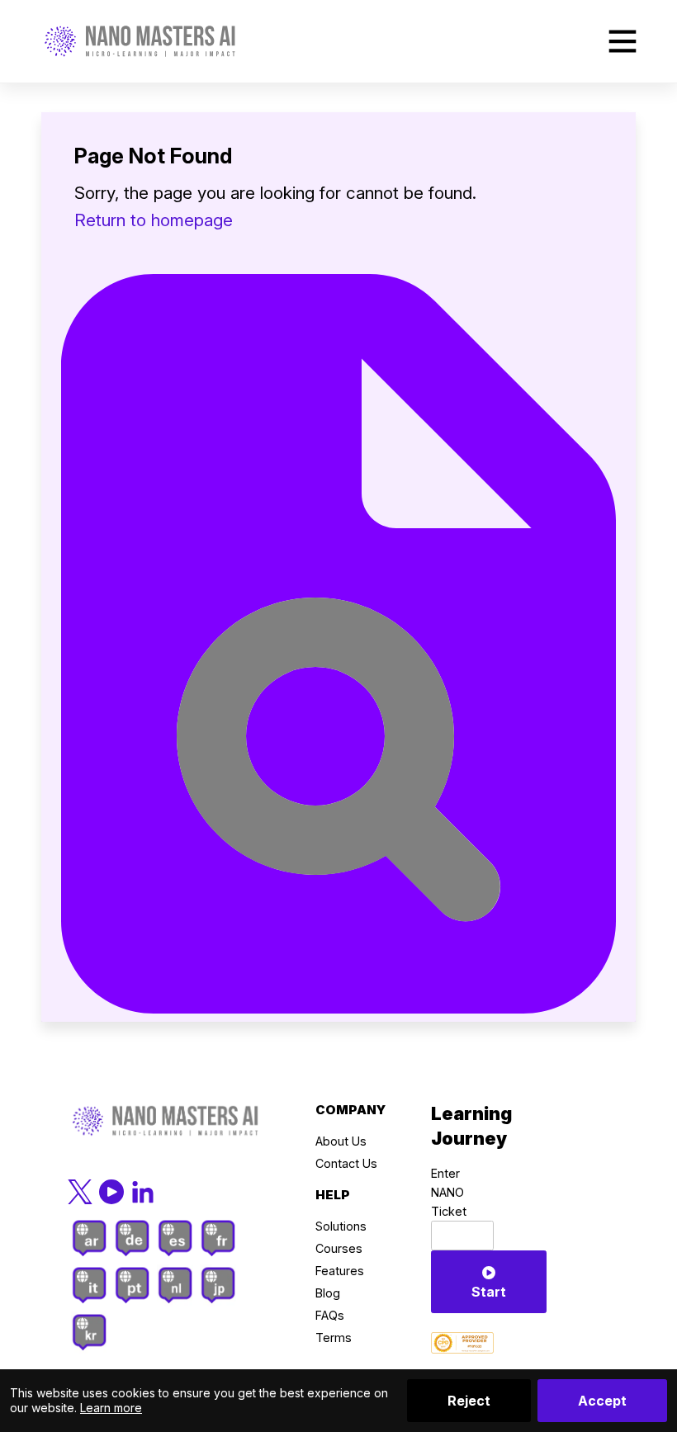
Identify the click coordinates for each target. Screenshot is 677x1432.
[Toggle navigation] (622, 41)
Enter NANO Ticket (448, 1192)
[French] (218, 1238)
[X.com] (82, 1191)
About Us (341, 1141)
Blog (327, 1293)
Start (488, 1291)
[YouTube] (113, 1191)
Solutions (341, 1226)
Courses (338, 1248)
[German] (132, 1238)
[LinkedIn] (142, 1191)
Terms (333, 1337)
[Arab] (89, 1238)
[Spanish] (175, 1238)
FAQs (329, 1315)
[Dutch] (175, 1285)
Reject (468, 1400)
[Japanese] (218, 1285)
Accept (602, 1400)
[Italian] (89, 1285)
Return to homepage (153, 220)
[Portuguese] (132, 1285)
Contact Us (346, 1163)
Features (339, 1271)
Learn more (111, 1408)
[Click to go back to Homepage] (140, 41)
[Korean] (89, 1332)
